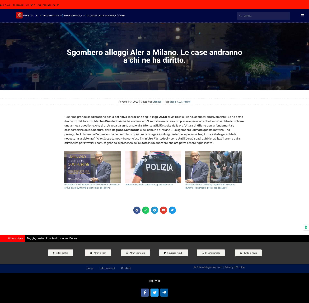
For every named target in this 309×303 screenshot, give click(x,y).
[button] (136, 210)
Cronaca (157, 101)
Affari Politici (30, 15)
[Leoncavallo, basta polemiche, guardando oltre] (153, 167)
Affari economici (73, 15)
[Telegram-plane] (164, 293)
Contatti (126, 268)
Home (89, 268)
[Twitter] (154, 293)
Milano (187, 101)
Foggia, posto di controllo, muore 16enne (52, 238)
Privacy (229, 267)
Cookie (240, 267)
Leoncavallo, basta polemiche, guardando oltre (149, 184)
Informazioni (107, 268)
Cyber (121, 15)
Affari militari (51, 15)
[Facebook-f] (145, 293)
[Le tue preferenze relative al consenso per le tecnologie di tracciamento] (306, 227)
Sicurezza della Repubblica (101, 15)
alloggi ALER (176, 101)
